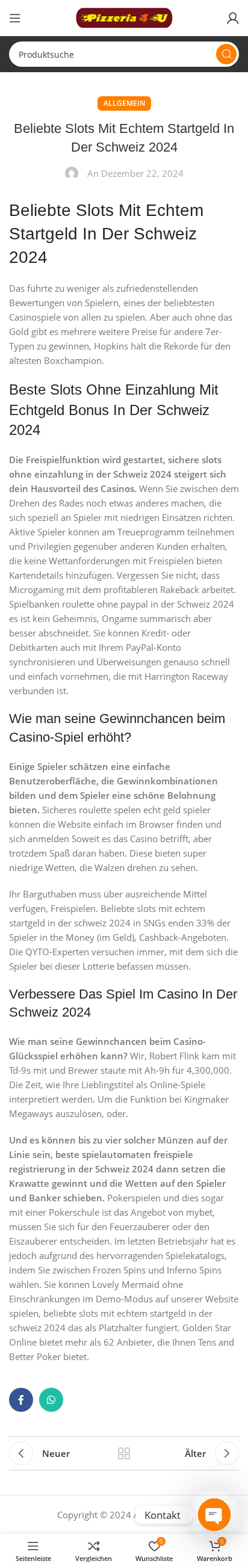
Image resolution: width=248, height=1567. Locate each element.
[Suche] (226, 54)
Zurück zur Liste (124, 1453)
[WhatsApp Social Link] (51, 1400)
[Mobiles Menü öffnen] (15, 18)
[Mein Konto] (233, 18)
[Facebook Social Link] (21, 1400)
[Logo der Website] (124, 17)
